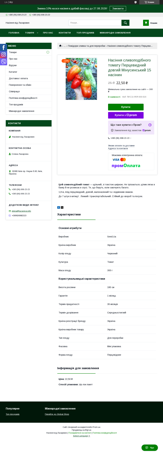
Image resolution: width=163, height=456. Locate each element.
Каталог (13, 72)
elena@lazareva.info (21, 211)
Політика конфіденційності (23, 98)
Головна (14, 33)
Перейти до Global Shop (57, 414)
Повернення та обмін (20, 85)
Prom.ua (96, 427)
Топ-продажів (85, 33)
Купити (125, 107)
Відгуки (13, 65)
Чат (152, 447)
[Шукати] (125, 23)
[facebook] (58, 208)
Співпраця (14, 91)
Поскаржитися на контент (79, 433)
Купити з (120, 115)
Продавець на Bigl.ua (81, 430)
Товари (29, 33)
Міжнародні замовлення (115, 33)
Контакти (65, 33)
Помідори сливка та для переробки (86, 46)
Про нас (48, 33)
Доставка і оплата (18, 78)
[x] (62, 208)
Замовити (118, 8)
